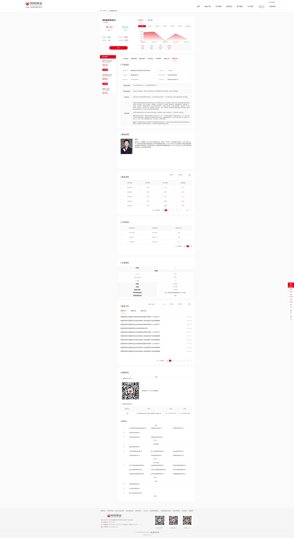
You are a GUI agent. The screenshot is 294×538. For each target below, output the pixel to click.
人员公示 (145, 510)
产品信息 (125, 58)
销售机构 (175, 58)
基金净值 (142, 58)
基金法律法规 (129, 510)
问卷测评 (190, 510)
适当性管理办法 (154, 510)
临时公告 (143, 311)
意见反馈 (184, 510)
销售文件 (123, 311)
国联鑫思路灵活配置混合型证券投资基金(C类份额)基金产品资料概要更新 (140, 320)
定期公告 (133, 311)
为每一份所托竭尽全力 (34, 7)
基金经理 (134, 58)
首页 (198, 6)
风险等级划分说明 (166, 510)
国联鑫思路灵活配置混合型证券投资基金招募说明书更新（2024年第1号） (140, 343)
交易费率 (158, 58)
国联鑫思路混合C (113, 10)
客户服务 (240, 6)
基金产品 (208, 6)
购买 (118, 48)
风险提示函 (110, 510)
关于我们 (251, 6)
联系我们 (103, 510)
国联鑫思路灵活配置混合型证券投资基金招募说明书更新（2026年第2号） (140, 316)
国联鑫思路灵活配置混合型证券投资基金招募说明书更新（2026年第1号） (140, 324)
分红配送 (150, 58)
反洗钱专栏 (138, 510)
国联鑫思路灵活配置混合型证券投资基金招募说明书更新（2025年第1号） (140, 332)
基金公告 (166, 58)
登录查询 (273, 6)
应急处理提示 (176, 510)
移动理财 (272, 2)
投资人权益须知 (119, 510)
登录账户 (291, 286)
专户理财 (218, 6)
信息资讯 (229, 6)
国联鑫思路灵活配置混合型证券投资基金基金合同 (134, 328)
